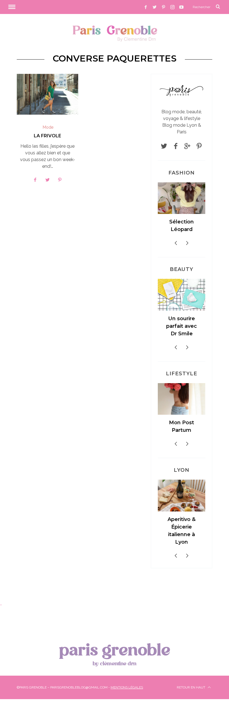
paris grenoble (114, 653)
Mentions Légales (127, 687)
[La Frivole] (47, 94)
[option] (181, 209)
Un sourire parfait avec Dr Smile (181, 326)
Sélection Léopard (181, 225)
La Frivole (47, 135)
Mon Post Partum (181, 426)
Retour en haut (191, 687)
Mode (48, 127)
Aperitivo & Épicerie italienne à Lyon (181, 530)
